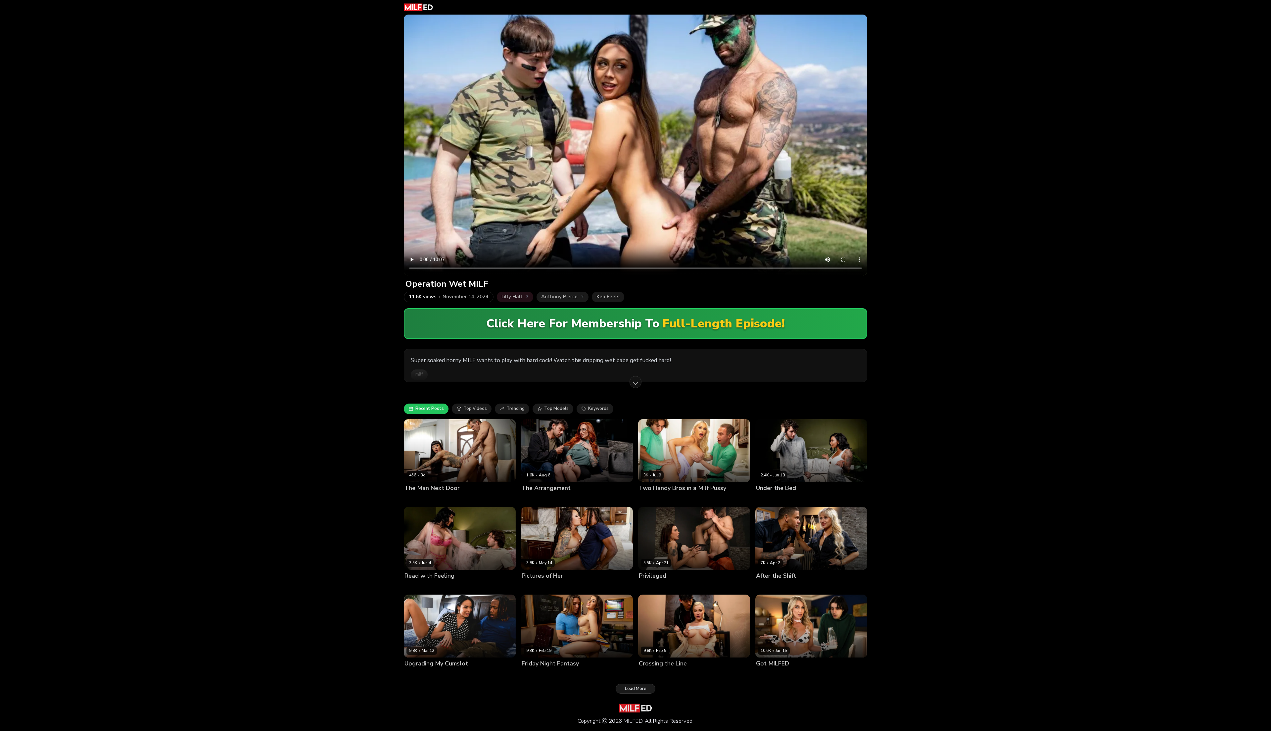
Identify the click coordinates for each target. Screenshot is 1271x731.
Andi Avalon (769, 675)
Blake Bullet (677, 675)
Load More (635, 689)
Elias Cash (795, 675)
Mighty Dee (570, 587)
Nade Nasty (564, 499)
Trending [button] (515, 409)
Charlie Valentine (422, 499)
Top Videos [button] (475, 409)
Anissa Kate (417, 675)
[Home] (418, 7)
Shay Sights (651, 587)
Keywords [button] (598, 409)
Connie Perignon (539, 587)
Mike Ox (793, 587)
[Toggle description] (635, 382)
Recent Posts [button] (429, 409)
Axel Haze (571, 675)
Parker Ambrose (683, 587)
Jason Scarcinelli (460, 499)
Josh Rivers (806, 499)
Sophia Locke (536, 499)
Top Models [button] (556, 409)
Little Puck (415, 587)
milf (419, 374)
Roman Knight (686, 499)
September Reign (774, 499)
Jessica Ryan (769, 587)
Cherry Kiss (650, 675)
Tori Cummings (654, 499)
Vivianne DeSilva (539, 675)
